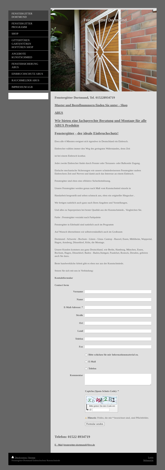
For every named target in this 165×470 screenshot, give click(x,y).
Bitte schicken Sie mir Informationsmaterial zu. (113, 354)
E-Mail (92, 361)
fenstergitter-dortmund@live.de (79, 444)
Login (150, 457)
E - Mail (59, 444)
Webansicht (148, 460)
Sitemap (31, 457)
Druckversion (21, 457)
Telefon (92, 368)
